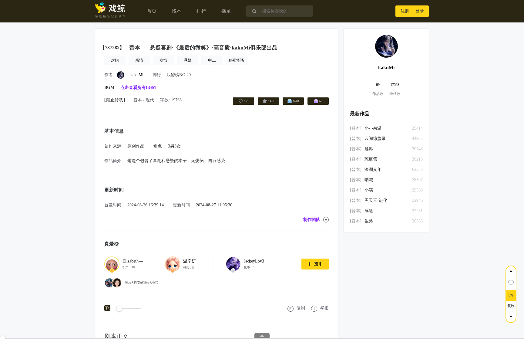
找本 (176, 11)
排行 (201, 11)
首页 (151, 11)
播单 (226, 11)
